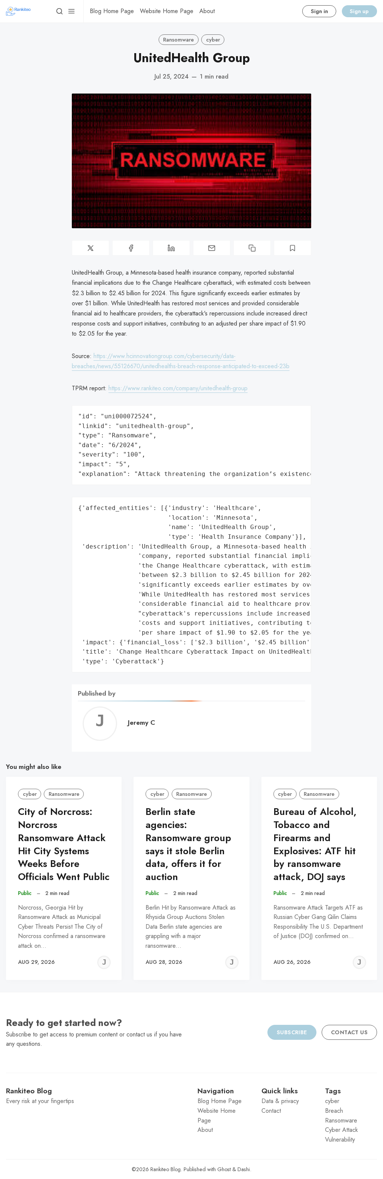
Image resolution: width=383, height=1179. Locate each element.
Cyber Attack (341, 1129)
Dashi (244, 1169)
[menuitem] (112, 11)
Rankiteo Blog (165, 1169)
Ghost (224, 1169)
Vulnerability (340, 1139)
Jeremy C (141, 722)
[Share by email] (211, 248)
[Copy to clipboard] (252, 248)
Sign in (319, 11)
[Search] (59, 11)
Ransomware (178, 39)
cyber (213, 39)
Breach (334, 1110)
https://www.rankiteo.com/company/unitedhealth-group (178, 388)
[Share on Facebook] (131, 248)
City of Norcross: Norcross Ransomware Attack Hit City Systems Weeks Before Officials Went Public (64, 844)
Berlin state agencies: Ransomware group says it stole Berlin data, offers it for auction (188, 844)
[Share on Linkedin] (171, 248)
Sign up (359, 11)
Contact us (349, 1032)
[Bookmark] (292, 248)
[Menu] (71, 11)
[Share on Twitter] (90, 248)
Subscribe (292, 1032)
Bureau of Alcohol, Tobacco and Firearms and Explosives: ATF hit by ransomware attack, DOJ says (314, 844)
